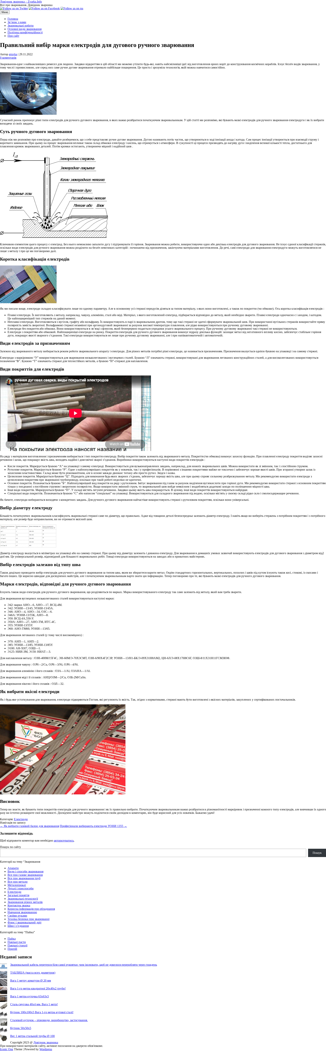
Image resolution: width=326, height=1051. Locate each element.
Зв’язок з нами (17, 22)
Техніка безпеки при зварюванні (28, 919)
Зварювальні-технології (23, 898)
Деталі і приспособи (21, 888)
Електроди (21, 819)
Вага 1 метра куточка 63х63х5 (29, 996)
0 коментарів (8, 57)
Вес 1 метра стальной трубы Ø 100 (32, 1036)
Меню (5, 12)
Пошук (317, 852)
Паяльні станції (17, 945)
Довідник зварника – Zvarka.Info (21, 1)
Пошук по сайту (10, 847)
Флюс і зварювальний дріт (25, 922)
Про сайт (13, 35)
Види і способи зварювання (25, 871)
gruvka (13, 54)
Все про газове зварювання (25, 874)
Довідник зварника (45, 1042)
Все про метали (18, 881)
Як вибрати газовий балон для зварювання (29, 826)
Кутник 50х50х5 (20, 1028)
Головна (13, 18)
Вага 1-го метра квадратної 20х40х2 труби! (38, 988)
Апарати (13, 868)
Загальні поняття (18, 895)
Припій (12, 948)
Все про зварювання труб (24, 878)
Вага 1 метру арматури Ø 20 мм (30, 980)
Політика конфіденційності (25, 32)
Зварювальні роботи (21, 25)
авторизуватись (64, 840)
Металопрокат (17, 885)
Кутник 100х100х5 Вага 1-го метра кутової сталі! (41, 1012)
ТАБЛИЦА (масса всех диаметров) (32, 972)
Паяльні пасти (17, 942)
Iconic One (6, 1049)
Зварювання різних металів (25, 902)
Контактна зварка (19, 905)
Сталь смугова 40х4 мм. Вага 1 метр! (34, 1004)
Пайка (12, 938)
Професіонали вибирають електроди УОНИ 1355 (93, 826)
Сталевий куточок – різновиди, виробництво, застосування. (49, 1020)
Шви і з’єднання (18, 925)
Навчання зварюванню (22, 912)
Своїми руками (17, 915)
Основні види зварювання (25, 29)
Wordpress (45, 1049)
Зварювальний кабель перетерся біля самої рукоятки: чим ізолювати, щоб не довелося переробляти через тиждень (83, 964)
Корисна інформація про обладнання (31, 908)
